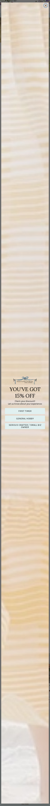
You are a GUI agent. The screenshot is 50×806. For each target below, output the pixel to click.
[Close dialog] (46, 5)
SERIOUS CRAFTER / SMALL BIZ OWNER (25, 426)
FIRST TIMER (25, 411)
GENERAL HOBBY (25, 418)
